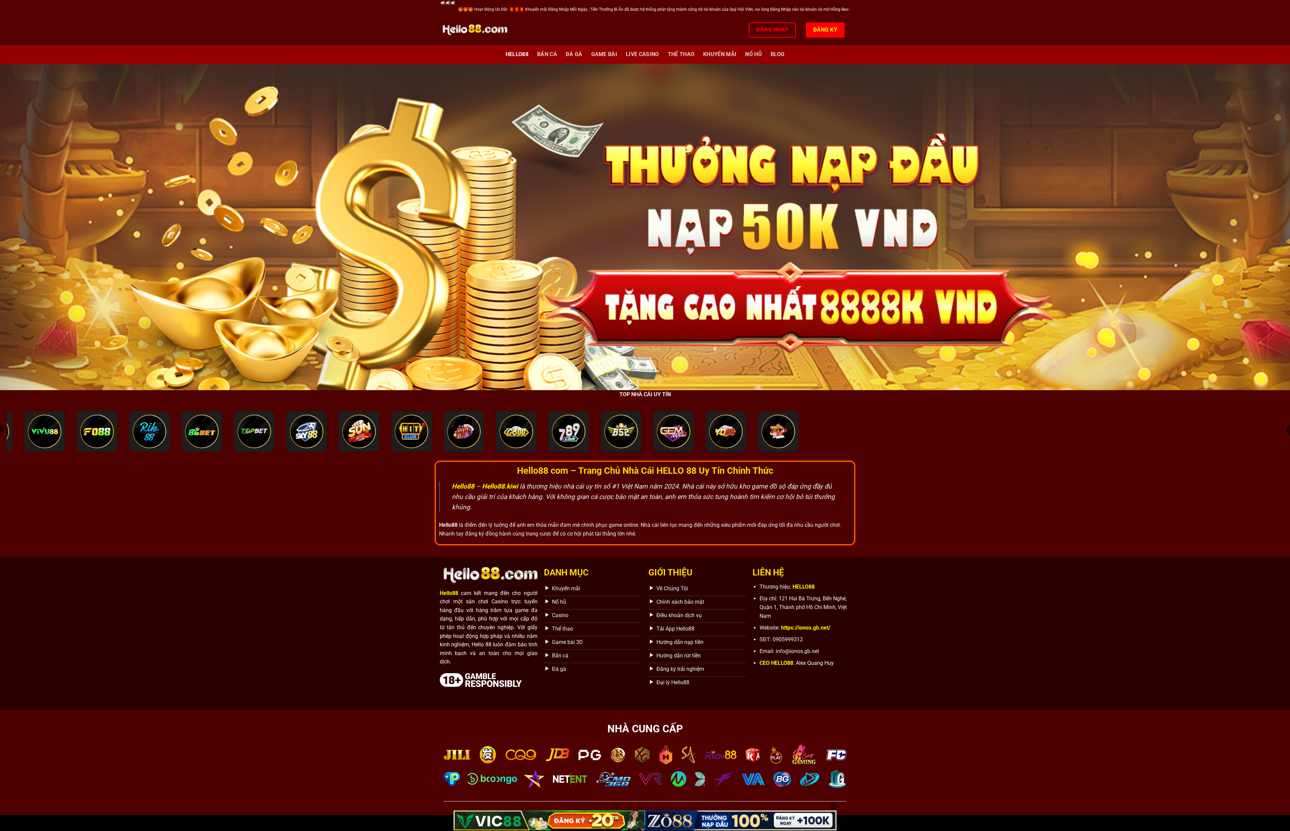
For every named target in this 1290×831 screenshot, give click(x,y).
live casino (642, 54)
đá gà (574, 54)
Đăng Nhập (772, 30)
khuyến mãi (719, 54)
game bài (604, 54)
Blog (777, 54)
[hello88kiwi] (473, 30)
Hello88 (517, 54)
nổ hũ (753, 54)
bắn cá (547, 54)
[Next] (1256, 226)
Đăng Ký (825, 30)
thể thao (681, 54)
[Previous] (34, 226)
